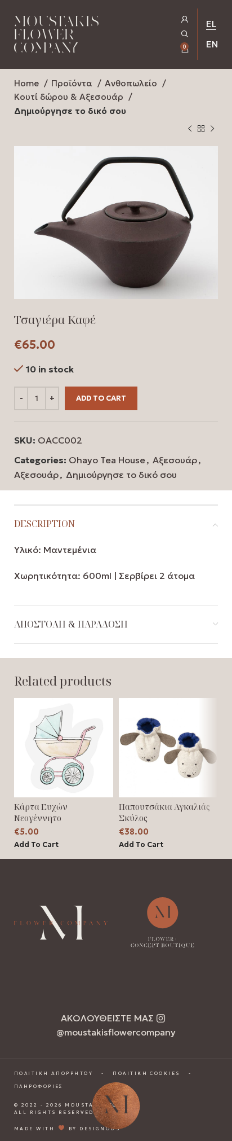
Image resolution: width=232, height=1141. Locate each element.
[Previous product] (189, 129)
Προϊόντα (73, 83)
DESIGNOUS (99, 1128)
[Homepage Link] (56, 36)
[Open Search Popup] (185, 34)
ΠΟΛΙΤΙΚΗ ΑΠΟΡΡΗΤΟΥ (53, 1073)
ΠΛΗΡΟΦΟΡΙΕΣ (39, 1086)
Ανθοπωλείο (132, 83)
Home (27, 83)
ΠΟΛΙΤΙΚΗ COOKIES (146, 1073)
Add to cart (101, 398)
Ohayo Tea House (107, 460)
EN (212, 44)
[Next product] (212, 129)
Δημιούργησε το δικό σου (70, 111)
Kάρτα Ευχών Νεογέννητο (41, 812)
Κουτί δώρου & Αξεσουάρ (70, 96)
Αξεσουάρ (175, 460)
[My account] (185, 19)
